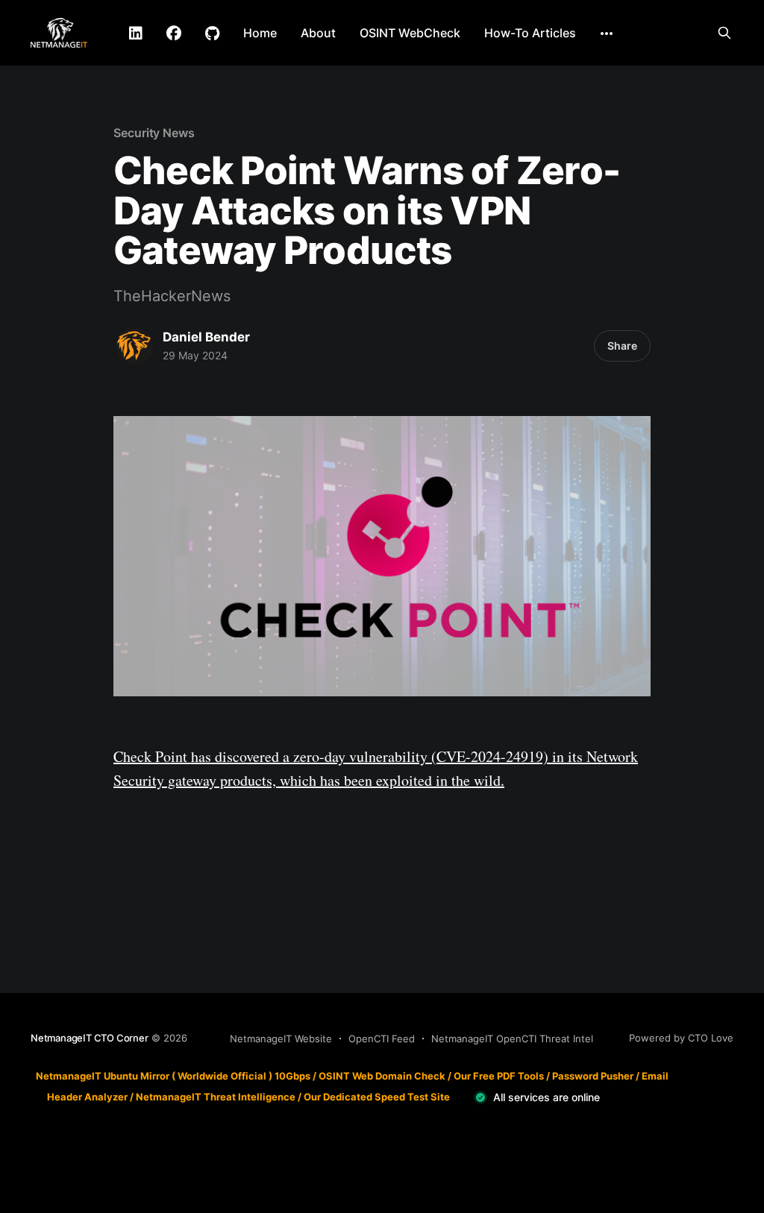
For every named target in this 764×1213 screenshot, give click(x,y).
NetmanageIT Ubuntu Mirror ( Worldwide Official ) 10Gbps (173, 1076)
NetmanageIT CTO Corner (89, 1038)
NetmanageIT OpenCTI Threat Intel (512, 1039)
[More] (606, 33)
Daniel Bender (206, 337)
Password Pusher (592, 1076)
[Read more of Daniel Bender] (134, 346)
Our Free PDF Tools (499, 1076)
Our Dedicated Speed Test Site (377, 1097)
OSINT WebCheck (410, 32)
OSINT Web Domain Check (382, 1076)
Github (212, 33)
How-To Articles (530, 32)
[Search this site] (724, 33)
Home (260, 32)
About (318, 32)
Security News (154, 132)
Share (622, 345)
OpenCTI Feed (381, 1039)
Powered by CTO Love (681, 1038)
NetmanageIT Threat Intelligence (215, 1097)
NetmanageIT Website (281, 1039)
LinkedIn (136, 33)
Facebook (173, 33)
